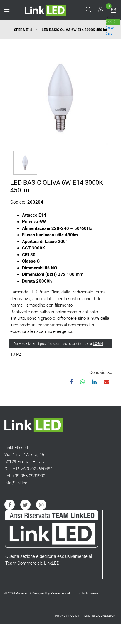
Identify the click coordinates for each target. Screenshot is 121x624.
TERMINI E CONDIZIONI (99, 615)
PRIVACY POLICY (67, 615)
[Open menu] (6, 10)
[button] (60, 97)
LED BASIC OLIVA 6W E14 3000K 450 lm (74, 30)
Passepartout (60, 593)
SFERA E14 (23, 30)
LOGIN (98, 344)
